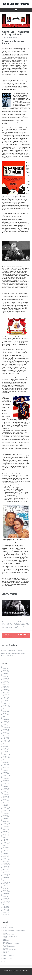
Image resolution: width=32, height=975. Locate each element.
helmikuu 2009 (6, 869)
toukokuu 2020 (6, 737)
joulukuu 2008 (6, 872)
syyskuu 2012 (6, 845)
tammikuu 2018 (6, 775)
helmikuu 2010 (6, 861)
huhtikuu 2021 (6, 719)
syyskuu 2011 (6, 850)
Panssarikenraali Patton (24, 624)
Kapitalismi (5, 939)
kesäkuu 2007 (6, 890)
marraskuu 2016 (6, 794)
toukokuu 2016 (6, 804)
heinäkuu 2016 (6, 801)
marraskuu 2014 (6, 826)
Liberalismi (5, 945)
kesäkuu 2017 (6, 785)
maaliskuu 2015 (6, 820)
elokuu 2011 (5, 852)
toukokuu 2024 (6, 671)
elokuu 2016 (5, 799)
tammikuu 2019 (6, 757)
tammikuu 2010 (6, 863)
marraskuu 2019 (6, 745)
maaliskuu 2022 (6, 703)
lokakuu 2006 (6, 903)
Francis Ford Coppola (14, 623)
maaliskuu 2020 (6, 740)
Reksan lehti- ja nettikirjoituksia (10, 949)
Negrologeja (5, 948)
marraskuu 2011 (6, 848)
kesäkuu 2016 (6, 802)
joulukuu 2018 (6, 759)
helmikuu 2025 (6, 668)
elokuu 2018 (5, 765)
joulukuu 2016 (6, 793)
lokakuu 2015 (6, 815)
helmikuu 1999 (6, 912)
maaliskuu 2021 (6, 721)
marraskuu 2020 (6, 727)
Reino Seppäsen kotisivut (16, 3)
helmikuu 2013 (6, 844)
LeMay (10, 624)
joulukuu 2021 (6, 708)
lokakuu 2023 (6, 683)
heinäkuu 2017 (6, 783)
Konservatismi (6, 942)
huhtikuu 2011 (6, 853)
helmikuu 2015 (6, 821)
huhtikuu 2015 (6, 818)
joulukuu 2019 (6, 743)
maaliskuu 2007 (6, 895)
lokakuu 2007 (6, 883)
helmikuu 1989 (6, 914)
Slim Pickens (5, 626)
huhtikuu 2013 (6, 840)
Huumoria (5, 933)
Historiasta (5, 931)
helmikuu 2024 (6, 676)
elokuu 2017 (5, 781)
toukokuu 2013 (6, 839)
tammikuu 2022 (6, 706)
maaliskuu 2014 (6, 832)
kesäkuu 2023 (6, 686)
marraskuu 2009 (6, 864)
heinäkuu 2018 (6, 767)
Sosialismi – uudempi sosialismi (10, 957)
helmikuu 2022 (6, 705)
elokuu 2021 (5, 713)
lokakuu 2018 (6, 762)
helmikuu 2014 (6, 834)
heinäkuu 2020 (6, 734)
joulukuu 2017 (6, 777)
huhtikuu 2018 (6, 772)
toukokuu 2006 (6, 906)
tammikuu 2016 (6, 810)
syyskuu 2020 (6, 730)
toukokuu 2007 (6, 891)
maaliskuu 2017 (6, 788)
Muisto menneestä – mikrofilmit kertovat (12, 652)
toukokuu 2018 (6, 770)
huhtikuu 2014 (6, 831)
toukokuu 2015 (6, 816)
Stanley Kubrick (24, 626)
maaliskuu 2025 (6, 667)
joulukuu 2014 (6, 824)
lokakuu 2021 (6, 711)
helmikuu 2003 (6, 911)
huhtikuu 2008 (6, 877)
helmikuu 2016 (6, 808)
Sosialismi (5, 954)
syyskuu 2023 (6, 684)
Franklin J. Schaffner (24, 623)
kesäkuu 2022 (6, 698)
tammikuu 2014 (6, 836)
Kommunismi (6, 940)
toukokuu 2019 (6, 751)
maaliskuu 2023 (6, 691)
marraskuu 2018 (6, 761)
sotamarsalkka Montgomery (14, 626)
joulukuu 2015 (6, 812)
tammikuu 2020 (6, 741)
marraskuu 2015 (6, 813)
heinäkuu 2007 (6, 888)
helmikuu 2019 (6, 756)
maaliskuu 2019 (6, 754)
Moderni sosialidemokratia (9, 946)
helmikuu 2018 (6, 773)
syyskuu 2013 (6, 837)
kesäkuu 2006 (6, 904)
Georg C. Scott (5, 624)
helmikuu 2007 (6, 896)
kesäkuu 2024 (6, 670)
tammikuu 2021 (6, 724)
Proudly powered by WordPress (11, 970)
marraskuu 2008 (6, 874)
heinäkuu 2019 (6, 748)
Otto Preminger (15, 624)
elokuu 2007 (5, 887)
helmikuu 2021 (6, 722)
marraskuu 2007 (6, 882)
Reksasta (5, 952)
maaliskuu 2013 (6, 842)
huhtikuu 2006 (6, 907)
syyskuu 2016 (6, 797)
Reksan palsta (6, 951)
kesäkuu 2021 (6, 716)
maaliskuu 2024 (6, 675)
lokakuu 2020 (6, 729)
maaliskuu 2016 (6, 807)
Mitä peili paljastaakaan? (8, 655)
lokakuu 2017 (6, 780)
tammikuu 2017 (6, 791)
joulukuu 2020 (6, 726)
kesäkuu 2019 (6, 750)
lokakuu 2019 (6, 746)
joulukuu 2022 (6, 695)
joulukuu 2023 (6, 679)
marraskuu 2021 (6, 710)
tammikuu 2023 (6, 694)
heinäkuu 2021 (6, 714)
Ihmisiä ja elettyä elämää (8, 621)
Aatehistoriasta (6, 925)
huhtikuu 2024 (6, 673)
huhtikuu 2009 (6, 867)
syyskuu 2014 (6, 829)
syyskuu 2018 (6, 764)
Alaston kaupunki (23, 621)
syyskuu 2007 (6, 885)
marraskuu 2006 (6, 901)
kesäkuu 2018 (6, 769)
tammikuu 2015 (6, 823)
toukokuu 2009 (6, 866)
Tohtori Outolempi (14, 627)
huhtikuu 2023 (6, 689)
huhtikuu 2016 (6, 805)
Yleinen (15, 621)
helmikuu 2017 (6, 789)
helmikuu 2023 (6, 692)
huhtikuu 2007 (6, 893)
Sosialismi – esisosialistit (8, 955)
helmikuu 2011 (6, 856)
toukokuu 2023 (6, 687)
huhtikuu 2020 (6, 738)
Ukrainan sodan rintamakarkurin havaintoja (12, 650)
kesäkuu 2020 (6, 735)
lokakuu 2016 (6, 796)
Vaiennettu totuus (6, 648)
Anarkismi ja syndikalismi (8, 927)
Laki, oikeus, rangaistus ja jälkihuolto (11, 943)
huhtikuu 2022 (6, 702)
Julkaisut (5, 937)
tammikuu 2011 (6, 858)
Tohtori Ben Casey (6, 627)
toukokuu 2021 (6, 718)
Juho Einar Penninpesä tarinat (10, 936)
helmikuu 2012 (6, 847)
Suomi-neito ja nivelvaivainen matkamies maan (13, 653)
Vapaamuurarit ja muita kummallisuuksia (12, 960)
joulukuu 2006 (6, 899)
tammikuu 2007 (6, 898)
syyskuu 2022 (6, 697)
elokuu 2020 (5, 732)
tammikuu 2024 (6, 678)
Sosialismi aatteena (7, 958)
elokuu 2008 (5, 875)
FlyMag (25, 970)
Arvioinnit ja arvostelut (8, 928)
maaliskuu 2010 (6, 860)
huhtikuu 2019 (6, 753)
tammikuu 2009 (6, 871)
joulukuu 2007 (6, 880)
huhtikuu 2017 (6, 786)
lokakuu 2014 (6, 828)
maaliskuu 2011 (6, 855)
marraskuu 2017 (6, 778)
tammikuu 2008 (6, 879)
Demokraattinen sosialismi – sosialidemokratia (14, 930)
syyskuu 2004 (6, 909)
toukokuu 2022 (6, 700)
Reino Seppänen (13, 37)
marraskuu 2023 (6, 681)
